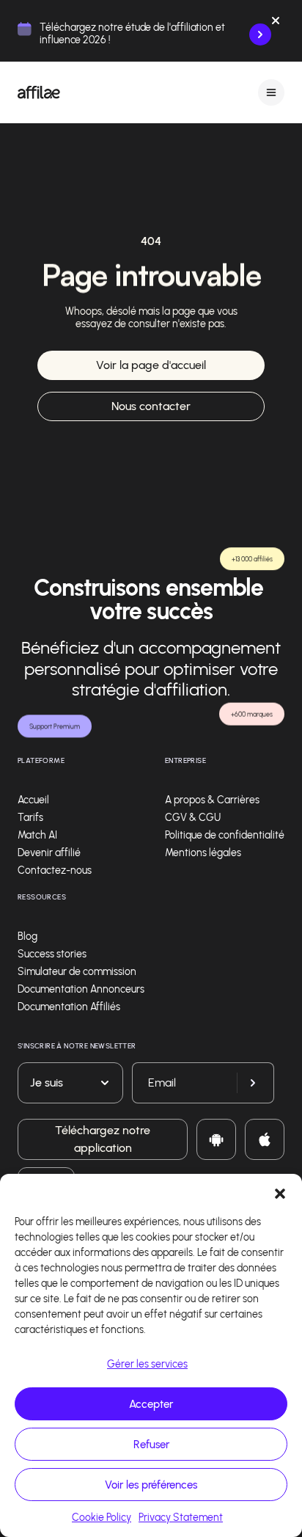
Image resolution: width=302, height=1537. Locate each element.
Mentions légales (203, 853)
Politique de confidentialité (224, 835)
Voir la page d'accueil (151, 365)
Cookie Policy (101, 1517)
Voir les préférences (151, 1485)
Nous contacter (151, 406)
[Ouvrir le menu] (271, 92)
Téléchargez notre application (102, 1139)
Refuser (151, 1444)
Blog (27, 936)
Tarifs (30, 817)
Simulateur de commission (77, 971)
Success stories (52, 954)
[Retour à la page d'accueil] (39, 92)
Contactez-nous (55, 870)
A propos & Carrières (212, 800)
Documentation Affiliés (69, 1007)
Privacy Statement (181, 1517)
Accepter (151, 1404)
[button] (280, 1192)
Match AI (37, 835)
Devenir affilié (49, 853)
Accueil (33, 800)
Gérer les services (147, 1364)
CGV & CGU (193, 817)
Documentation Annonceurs (81, 989)
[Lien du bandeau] (260, 34)
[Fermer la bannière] (275, 23)
